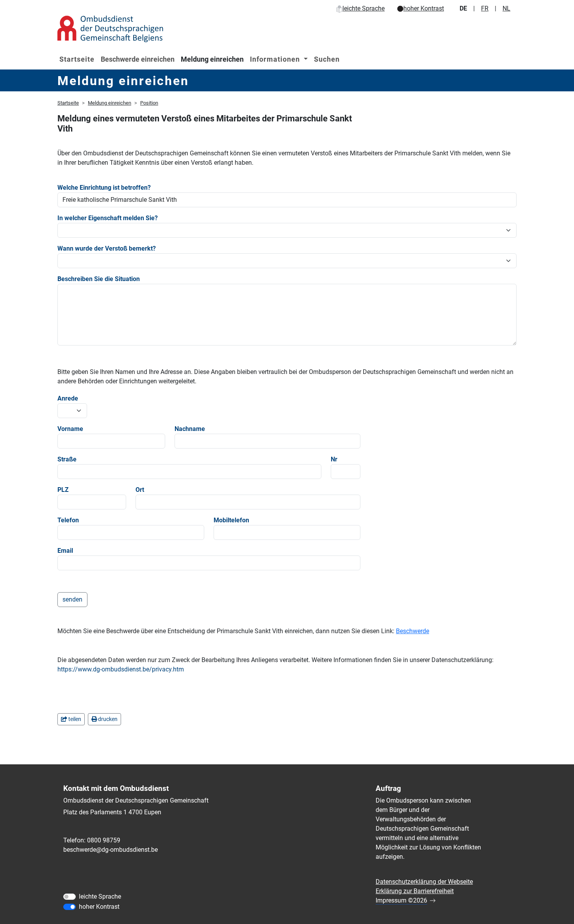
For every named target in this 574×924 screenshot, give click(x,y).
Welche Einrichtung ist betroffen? (104, 187)
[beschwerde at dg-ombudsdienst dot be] (110, 850)
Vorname (70, 429)
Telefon (68, 520)
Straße (67, 459)
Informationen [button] (276, 59)
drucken (107, 719)
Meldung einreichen (212, 59)
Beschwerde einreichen (138, 59)
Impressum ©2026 (401, 900)
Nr (334, 459)
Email (65, 550)
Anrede (67, 398)
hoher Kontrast (423, 8)
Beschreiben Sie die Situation (98, 279)
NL (506, 8)
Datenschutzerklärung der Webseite (424, 881)
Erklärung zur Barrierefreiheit (415, 891)
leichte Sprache (363, 8)
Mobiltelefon (231, 520)
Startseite (76, 59)
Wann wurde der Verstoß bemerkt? (106, 248)
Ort (139, 489)
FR (484, 8)
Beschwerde (412, 631)
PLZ (63, 489)
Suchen (327, 59)
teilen (74, 719)
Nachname (190, 429)
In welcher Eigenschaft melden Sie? (107, 218)
